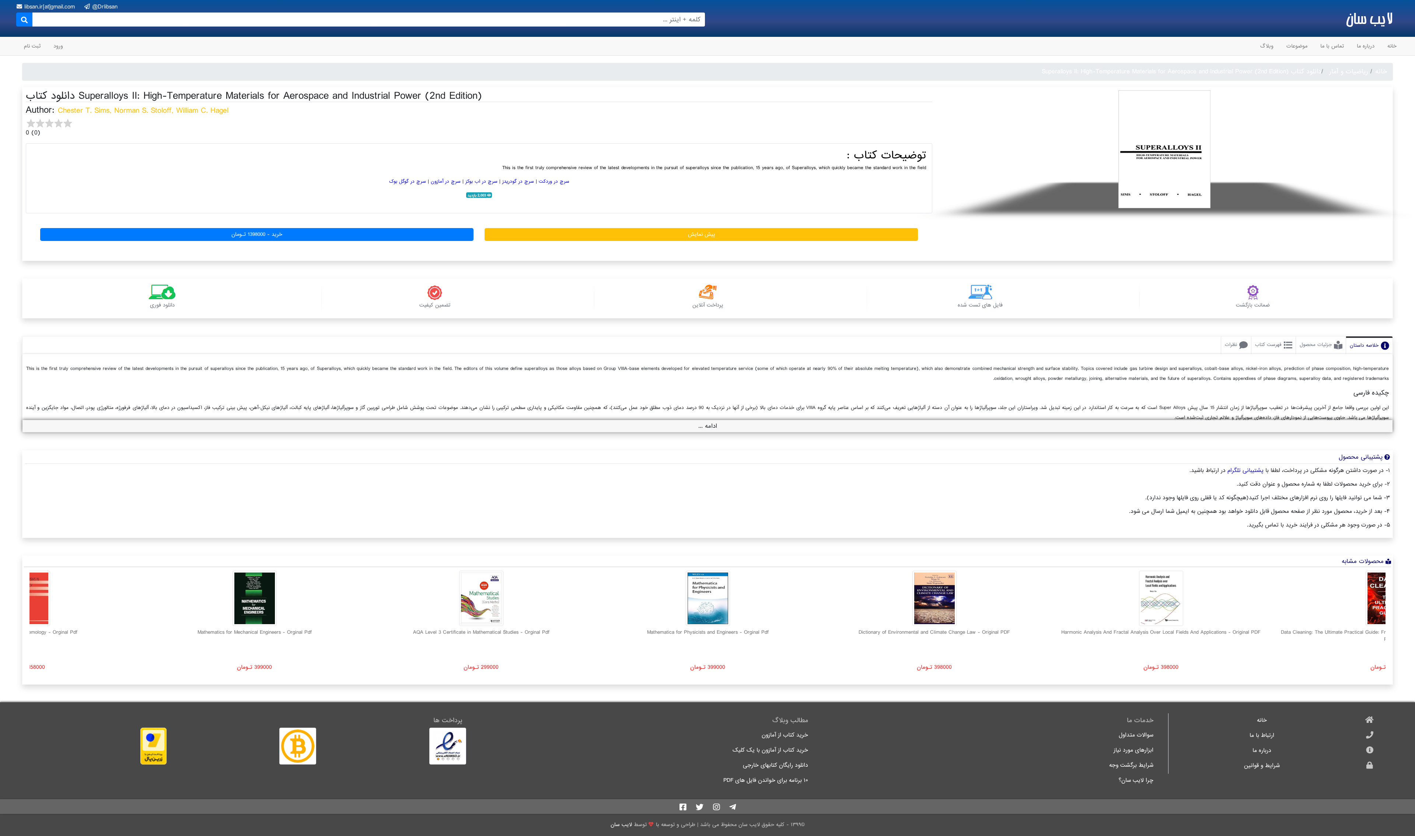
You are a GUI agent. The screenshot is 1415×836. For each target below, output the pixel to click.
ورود (58, 46)
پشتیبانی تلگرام (1245, 470)
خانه (1392, 46)
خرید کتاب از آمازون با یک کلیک (770, 750)
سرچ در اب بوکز (481, 181)
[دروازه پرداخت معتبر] (97, 746)
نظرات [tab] (1231, 344)
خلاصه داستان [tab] (1364, 345)
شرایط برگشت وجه (1131, 765)
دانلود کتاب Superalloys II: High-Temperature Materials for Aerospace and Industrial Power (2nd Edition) (1181, 72)
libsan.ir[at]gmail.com (50, 6)
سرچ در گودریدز (518, 181)
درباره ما (1365, 46)
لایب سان (1369, 18)
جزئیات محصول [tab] (1316, 344)
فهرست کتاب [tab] (1268, 344)
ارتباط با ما (1262, 735)
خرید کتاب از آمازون (785, 735)
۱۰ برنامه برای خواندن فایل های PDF (765, 780)
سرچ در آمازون (446, 181)
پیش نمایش (701, 234)
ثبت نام (32, 46)
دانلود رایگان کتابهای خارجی (775, 765)
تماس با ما (1332, 46)
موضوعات (1296, 46)
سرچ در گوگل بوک (407, 181)
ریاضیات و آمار (1348, 72)
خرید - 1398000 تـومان (256, 234)
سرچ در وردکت (554, 181)
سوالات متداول (1136, 735)
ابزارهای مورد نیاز (1133, 750)
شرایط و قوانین (1262, 766)
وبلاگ (1267, 46)
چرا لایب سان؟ (1136, 780)
